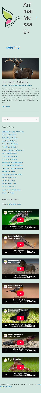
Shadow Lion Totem (8, 180)
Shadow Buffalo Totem (9, 135)
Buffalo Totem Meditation (10, 138)
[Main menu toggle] (37, 18)
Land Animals (19, 85)
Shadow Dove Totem (14, 204)
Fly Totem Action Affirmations (11, 190)
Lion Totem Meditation (9, 141)
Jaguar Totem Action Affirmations (12, 150)
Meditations (28, 85)
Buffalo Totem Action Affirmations (13, 132)
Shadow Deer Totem (8, 171)
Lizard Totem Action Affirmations (12, 168)
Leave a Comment (8, 85)
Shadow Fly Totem (8, 193)
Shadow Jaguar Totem (9, 177)
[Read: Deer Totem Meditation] (20, 68)
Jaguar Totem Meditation (10, 144)
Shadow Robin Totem (9, 187)
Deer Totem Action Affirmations (12, 174)
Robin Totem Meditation (9, 147)
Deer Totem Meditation (15, 82)
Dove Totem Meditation (9, 153)
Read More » (6, 107)
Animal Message (27, 17)
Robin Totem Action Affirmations (12, 162)
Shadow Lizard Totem (9, 183)
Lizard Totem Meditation (10, 156)
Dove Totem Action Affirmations (12, 165)
